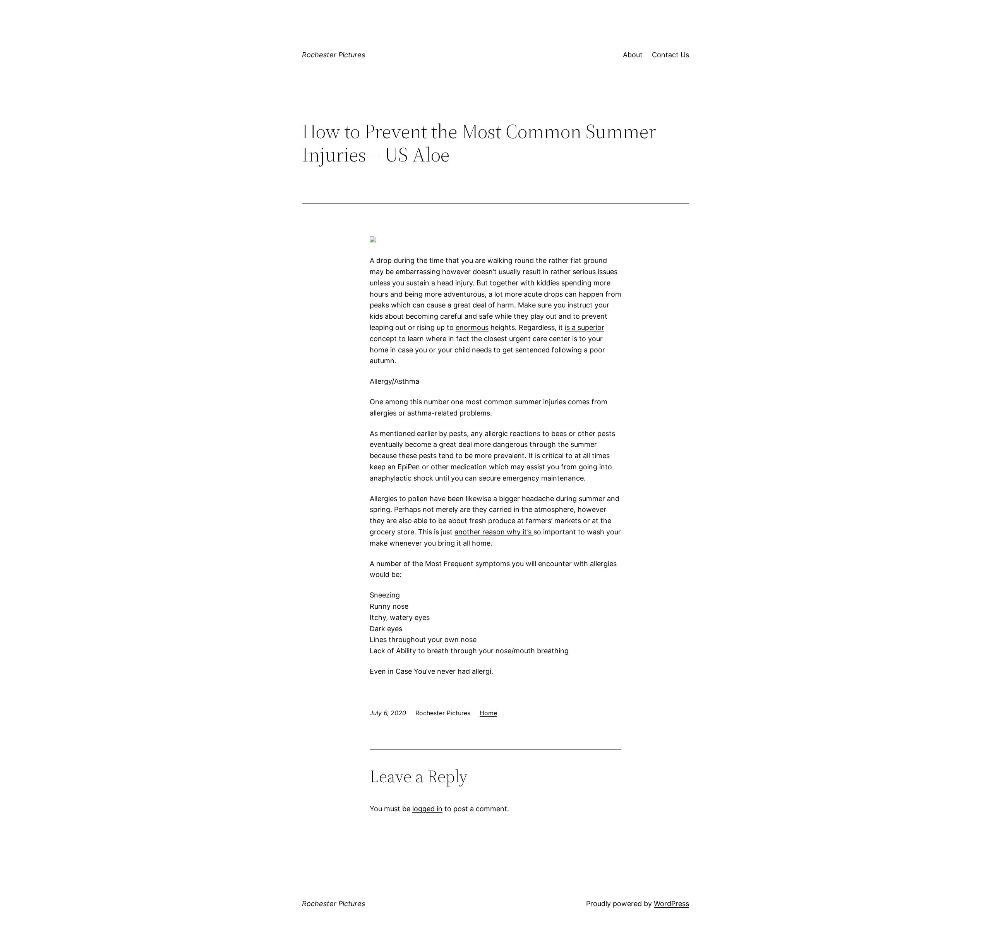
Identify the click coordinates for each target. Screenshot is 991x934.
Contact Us (670, 55)
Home (488, 713)
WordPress (671, 904)
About (633, 55)
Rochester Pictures (333, 55)
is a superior (584, 327)
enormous (472, 327)
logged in (427, 809)
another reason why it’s (493, 532)
